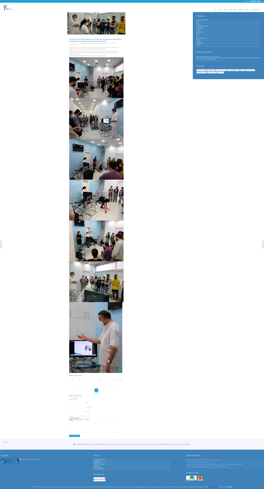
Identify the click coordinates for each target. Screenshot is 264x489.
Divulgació (92, 43)
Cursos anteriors (88, 43)
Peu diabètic (198, 41)
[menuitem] (216, 7)
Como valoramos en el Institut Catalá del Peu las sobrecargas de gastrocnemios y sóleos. (200, 462)
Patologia (198, 40)
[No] (262, 487)
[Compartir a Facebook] (72, 379)
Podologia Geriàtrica (98, 461)
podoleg (242, 70)
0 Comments (78, 43)
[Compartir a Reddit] (113, 379)
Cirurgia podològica (200, 27)
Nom (87, 402)
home (213, 70)
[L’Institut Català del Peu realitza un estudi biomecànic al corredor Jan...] (1, 244)
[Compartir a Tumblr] (106, 379)
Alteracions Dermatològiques (99, 464)
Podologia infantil (199, 43)
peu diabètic (230, 70)
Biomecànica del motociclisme (202, 26)
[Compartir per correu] (120, 379)
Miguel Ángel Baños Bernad (73, 44)
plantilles (237, 70)
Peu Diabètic (96, 465)
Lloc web (87, 411)
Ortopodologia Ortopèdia (111, 43)
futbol (208, 70)
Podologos (198, 44)
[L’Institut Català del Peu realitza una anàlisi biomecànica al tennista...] (263, 244)
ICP (104, 43)
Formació (102, 43)
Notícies (106, 43)
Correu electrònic (89, 407)
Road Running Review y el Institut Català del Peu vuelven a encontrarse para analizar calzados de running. (203, 459)
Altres (82, 43)
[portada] (96, 23)
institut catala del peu (221, 70)
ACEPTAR (230, 486)
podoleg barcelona (250, 70)
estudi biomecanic (201, 70)
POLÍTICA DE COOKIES (213, 486)
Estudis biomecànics (97, 43)
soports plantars (212, 72)
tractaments (220, 72)
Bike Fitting (198, 24)
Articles (85, 43)
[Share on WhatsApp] (86, 379)
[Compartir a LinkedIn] (99, 379)
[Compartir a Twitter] (79, 379)
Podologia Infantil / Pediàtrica (100, 459)
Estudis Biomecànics (98, 467)
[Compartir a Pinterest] (93, 379)
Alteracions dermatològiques (202, 19)
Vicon (197, 46)
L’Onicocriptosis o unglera (214, 56)
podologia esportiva (201, 72)
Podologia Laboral (97, 462)
